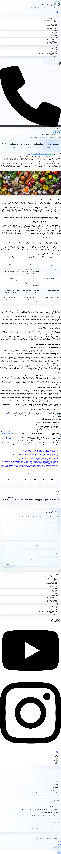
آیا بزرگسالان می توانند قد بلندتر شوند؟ (49, 812)
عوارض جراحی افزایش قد (52, 806)
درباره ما (56, 784)
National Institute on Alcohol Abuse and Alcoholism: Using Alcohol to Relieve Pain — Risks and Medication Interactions (29, 461)
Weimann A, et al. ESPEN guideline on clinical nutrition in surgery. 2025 (41, 451)
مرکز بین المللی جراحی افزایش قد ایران (51, 5)
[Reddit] (17, 480)
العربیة (59, 841)
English (59, 844)
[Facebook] (52, 480)
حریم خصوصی (54, 790)
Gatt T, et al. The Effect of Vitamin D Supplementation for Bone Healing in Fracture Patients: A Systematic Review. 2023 (29, 465)
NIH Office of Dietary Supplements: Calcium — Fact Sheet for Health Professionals (38, 457)
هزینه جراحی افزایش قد (52, 803)
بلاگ (57, 781)
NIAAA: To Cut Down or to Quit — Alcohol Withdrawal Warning (42, 463)
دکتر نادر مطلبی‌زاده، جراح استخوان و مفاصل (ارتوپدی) (39, 154)
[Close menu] (59, 571)
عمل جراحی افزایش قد (52, 778)
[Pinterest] (35, 480)
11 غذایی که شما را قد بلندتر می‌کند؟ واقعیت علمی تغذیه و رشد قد (42, 815)
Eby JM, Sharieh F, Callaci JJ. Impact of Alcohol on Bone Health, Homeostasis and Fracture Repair (34, 462)
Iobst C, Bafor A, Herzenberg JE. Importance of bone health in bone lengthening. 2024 (37, 450)
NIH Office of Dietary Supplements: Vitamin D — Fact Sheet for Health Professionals (37, 455)
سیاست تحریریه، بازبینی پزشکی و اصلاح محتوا (47, 792)
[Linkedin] (26, 480)
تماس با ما (55, 787)
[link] (57, 10)
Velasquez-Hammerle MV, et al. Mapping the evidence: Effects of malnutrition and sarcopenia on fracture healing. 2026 (30, 466)
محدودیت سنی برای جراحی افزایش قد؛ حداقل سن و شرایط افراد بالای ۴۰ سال (39, 809)
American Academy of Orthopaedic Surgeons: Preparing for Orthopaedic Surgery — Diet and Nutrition (33, 454)
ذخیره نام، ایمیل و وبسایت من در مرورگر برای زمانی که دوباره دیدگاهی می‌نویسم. (37, 559)
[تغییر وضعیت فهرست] (49, 18)
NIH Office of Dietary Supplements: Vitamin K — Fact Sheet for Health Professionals (37, 458)
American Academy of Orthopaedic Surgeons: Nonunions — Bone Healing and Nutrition (37, 453)
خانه (57, 775)
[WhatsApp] (9, 480)
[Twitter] (43, 480)
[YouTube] (30, 677)
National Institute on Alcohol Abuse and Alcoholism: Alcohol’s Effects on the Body (38, 459)
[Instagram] (30, 747)
